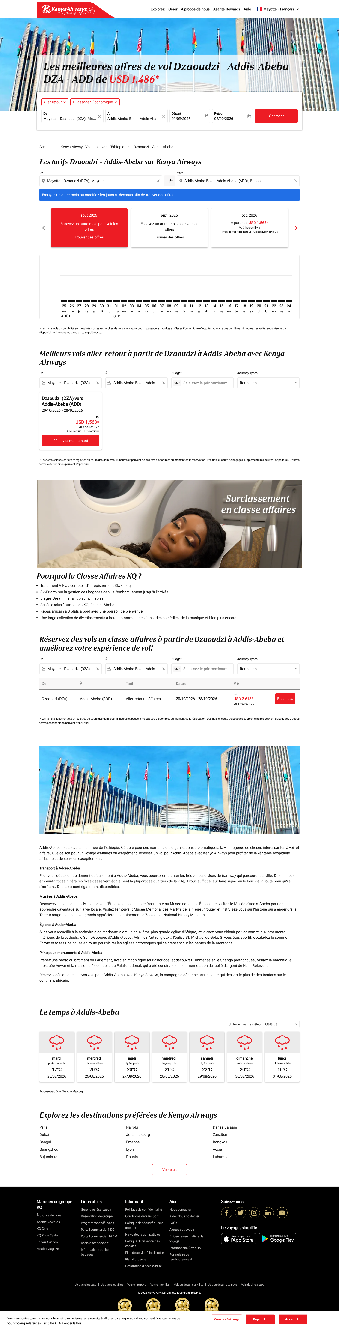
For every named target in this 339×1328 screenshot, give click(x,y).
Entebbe (133, 1142)
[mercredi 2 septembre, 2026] (124, 301)
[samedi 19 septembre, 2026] (251, 301)
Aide (247, 9)
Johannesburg (138, 1134)
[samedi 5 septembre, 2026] (146, 301)
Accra (217, 1149)
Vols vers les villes (112, 1284)
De (45, 113)
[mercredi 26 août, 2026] (71, 301)
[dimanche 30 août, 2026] (101, 301)
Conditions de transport (141, 1216)
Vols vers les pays (85, 1284)
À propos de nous (195, 9)
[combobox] (70, 119)
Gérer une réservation (96, 1209)
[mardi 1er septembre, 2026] (116, 301)
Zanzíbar (220, 1134)
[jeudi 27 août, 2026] (79, 301)
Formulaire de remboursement (181, 1257)
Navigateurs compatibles (142, 1234)
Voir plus (169, 1169)
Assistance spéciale (95, 1243)
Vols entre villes (160, 1284)
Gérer (172, 9)
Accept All (292, 1319)
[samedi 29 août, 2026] (94, 301)
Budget (176, 373)
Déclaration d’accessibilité (143, 1266)
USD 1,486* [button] (134, 79)
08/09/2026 (223, 118)
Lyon (130, 1149)
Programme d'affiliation (97, 1223)
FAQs (173, 1223)
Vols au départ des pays (222, 1284)
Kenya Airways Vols (76, 147)
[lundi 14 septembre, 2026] (214, 301)
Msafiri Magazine (49, 1249)
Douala (132, 1157)
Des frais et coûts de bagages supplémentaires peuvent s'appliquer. (248, 460)
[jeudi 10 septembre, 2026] (184, 301)
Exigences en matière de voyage (186, 1238)
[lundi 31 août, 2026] (109, 301)
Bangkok (220, 1142)
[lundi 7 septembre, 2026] (161, 301)
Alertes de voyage (182, 1229)
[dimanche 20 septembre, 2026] (259, 301)
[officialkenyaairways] (254, 1212)
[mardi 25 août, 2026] (64, 301)
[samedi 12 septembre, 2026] (199, 301)
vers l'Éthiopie (113, 147)
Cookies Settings (226, 1319)
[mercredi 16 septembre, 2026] (229, 301)
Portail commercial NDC (97, 1229)
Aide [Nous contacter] (185, 1216)
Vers (180, 173)
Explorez (158, 9)
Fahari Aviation (47, 1242)
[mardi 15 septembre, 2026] (221, 301)
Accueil (45, 147)
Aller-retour (52, 102)
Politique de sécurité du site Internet (144, 1225)
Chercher (276, 116)
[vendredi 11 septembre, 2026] (191, 301)
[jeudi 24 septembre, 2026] (289, 301)
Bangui (45, 1142)
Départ (176, 113)
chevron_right (296, 228)
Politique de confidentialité (143, 1209)
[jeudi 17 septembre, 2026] (236, 301)
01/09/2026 (181, 118)
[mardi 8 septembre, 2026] (169, 301)
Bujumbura (48, 1157)
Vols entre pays (136, 1284)
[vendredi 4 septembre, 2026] (139, 301)
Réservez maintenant (70, 440)
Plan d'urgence (135, 1259)
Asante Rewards (226, 9)
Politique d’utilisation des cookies (142, 1243)
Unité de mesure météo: (245, 1024)
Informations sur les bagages (95, 1252)
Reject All (260, 1319)
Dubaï (44, 1134)
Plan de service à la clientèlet (145, 1252)
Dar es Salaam (225, 1127)
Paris (43, 1127)
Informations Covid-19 (185, 1248)
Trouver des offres (89, 237)
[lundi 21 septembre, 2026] (266, 301)
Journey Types (247, 373)
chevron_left (43, 228)
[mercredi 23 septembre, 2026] (281, 301)
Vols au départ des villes (188, 1284)
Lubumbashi (223, 1157)
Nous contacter (180, 1209)
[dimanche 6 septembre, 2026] (154, 301)
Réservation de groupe (97, 1216)
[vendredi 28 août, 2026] (86, 301)
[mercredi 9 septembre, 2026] (176, 301)
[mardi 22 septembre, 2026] (274, 301)
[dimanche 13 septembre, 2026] (206, 301)
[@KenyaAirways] (240, 1212)
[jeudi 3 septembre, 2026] (131, 301)
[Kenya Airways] (226, 1212)
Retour (219, 113)
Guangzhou (48, 1149)
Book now (285, 699)
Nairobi (132, 1127)
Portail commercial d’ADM (99, 1236)
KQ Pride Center (48, 1235)
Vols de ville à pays (252, 1284)
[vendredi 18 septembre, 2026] (244, 301)
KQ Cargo (44, 1228)
